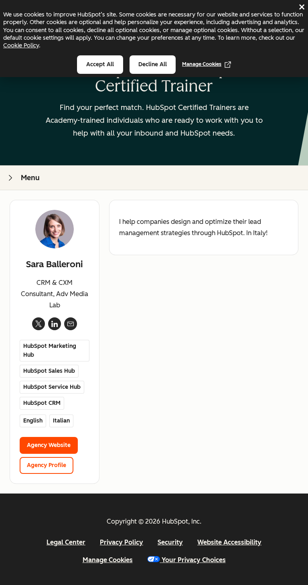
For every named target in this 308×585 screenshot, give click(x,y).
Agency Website (49, 445)
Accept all (100, 64)
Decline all (152, 64)
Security (170, 542)
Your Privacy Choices (194, 560)
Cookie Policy (21, 45)
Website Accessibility (229, 542)
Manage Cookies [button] (108, 560)
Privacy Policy (121, 542)
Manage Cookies (201, 64)
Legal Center (66, 542)
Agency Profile (46, 465)
